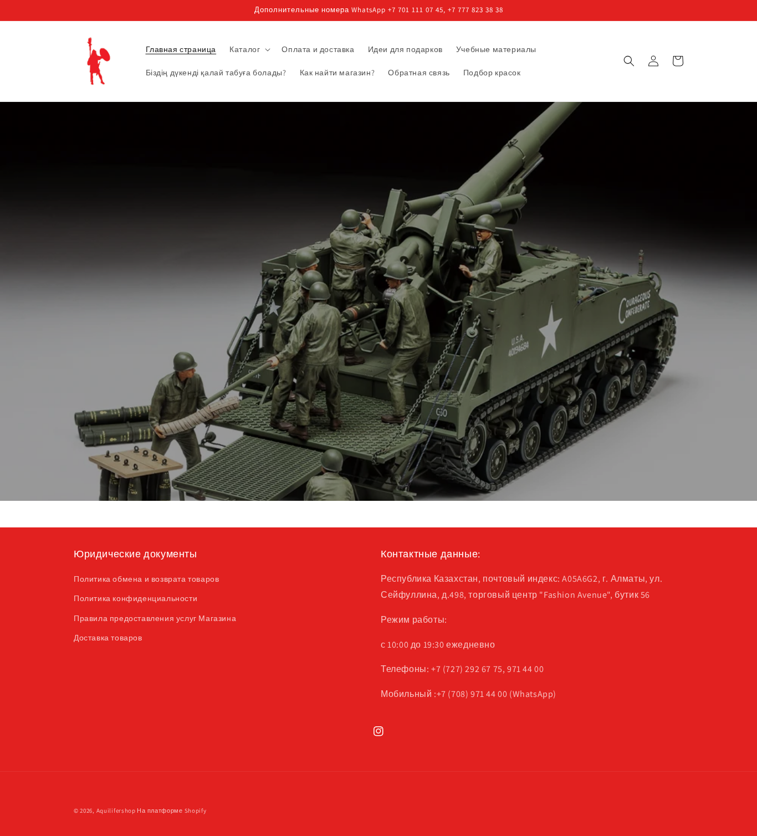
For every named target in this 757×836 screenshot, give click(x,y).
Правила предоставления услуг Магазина (155, 618)
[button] (249, 49)
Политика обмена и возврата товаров (146, 579)
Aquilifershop (116, 810)
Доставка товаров (108, 638)
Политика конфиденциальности (135, 598)
